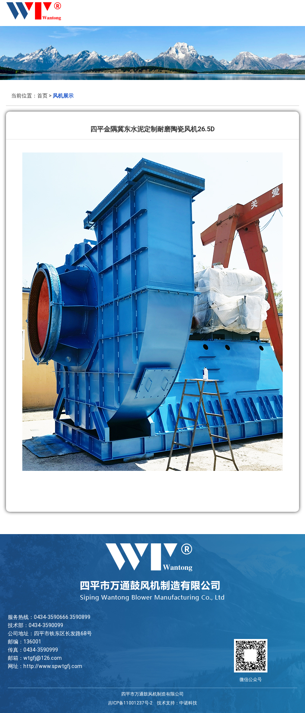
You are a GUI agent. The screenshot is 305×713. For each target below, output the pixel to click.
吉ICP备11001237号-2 (130, 703)
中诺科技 (188, 703)
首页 (42, 96)
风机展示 (63, 96)
